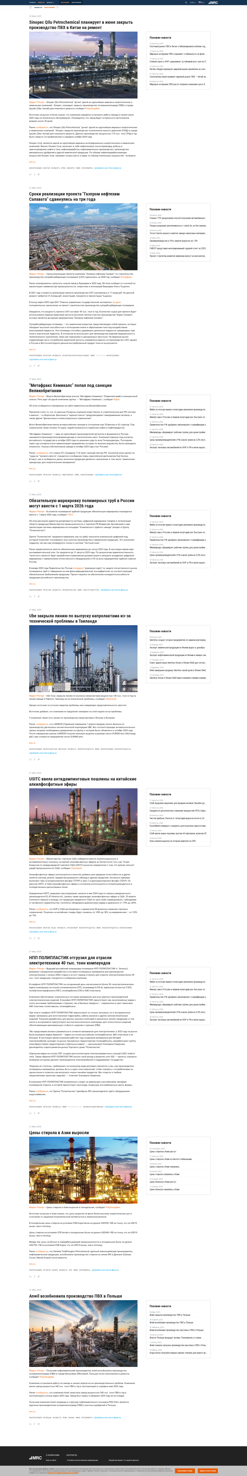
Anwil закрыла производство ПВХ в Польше (170, 1315)
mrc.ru (32, 162)
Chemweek (111, 699)
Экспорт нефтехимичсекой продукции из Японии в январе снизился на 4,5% (178, 655)
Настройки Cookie (185, 1471)
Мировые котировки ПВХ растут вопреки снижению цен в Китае (178, 84)
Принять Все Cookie (208, 1471)
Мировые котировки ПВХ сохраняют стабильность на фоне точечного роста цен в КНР (178, 54)
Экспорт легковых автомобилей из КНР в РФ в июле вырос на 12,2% (178, 447)
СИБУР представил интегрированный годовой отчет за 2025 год (178, 248)
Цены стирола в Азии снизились (164, 1166)
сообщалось (42, 127)
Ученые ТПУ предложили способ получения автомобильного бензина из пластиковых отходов (178, 218)
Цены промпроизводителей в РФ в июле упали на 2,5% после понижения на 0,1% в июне (178, 439)
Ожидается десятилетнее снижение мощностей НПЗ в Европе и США (178, 810)
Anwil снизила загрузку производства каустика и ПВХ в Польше (178, 1345)
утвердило (78, 568)
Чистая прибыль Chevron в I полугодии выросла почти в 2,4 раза (178, 818)
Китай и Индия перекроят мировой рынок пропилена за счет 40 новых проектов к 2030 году (178, 69)
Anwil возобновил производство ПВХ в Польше (171, 1322)
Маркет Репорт (37, 102)
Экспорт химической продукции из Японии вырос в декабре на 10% (178, 647)
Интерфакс (126, 277)
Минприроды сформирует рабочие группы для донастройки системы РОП (178, 432)
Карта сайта (51, 1460)
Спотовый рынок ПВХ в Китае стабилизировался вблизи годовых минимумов (178, 46)
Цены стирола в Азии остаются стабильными (171, 1159)
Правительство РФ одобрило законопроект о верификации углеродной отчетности (178, 424)
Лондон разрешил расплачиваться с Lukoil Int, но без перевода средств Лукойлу (178, 225)
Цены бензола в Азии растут (163, 1181)
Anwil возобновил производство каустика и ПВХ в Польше (177, 1330)
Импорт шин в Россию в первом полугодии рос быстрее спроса (178, 417)
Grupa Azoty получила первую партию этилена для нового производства (178, 1352)
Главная (32, 2)
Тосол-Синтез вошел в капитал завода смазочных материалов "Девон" (178, 233)
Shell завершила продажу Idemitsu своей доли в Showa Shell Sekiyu (178, 670)
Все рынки (65, 2)
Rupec (117, 399)
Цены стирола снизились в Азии (164, 1174)
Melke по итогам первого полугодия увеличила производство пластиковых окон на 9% (178, 409)
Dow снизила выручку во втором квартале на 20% (173, 841)
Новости (41, 2)
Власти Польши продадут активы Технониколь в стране (175, 1337)
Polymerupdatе (92, 108)
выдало (117, 302)
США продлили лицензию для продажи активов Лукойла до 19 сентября (178, 803)
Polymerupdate (113, 1207)
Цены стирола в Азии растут (163, 1151)
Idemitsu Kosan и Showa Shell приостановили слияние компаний (178, 678)
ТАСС (70, 514)
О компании (52, 1455)
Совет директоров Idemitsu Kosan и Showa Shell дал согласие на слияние (178, 662)
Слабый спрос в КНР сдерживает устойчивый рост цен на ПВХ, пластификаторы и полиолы (178, 61)
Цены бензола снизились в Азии (164, 1189)
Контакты (71, 1455)
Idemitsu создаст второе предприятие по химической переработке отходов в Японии (178, 640)
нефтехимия (76, 2)
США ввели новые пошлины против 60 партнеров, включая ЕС (178, 833)
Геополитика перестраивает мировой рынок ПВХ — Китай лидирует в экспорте (178, 76)
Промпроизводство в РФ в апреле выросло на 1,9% (174, 240)
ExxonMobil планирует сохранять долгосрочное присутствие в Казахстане (178, 825)
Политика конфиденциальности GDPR (62, 1473)
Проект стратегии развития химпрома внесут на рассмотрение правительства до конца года (178, 256)
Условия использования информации (82, 1460)
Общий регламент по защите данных (124, 1460)
